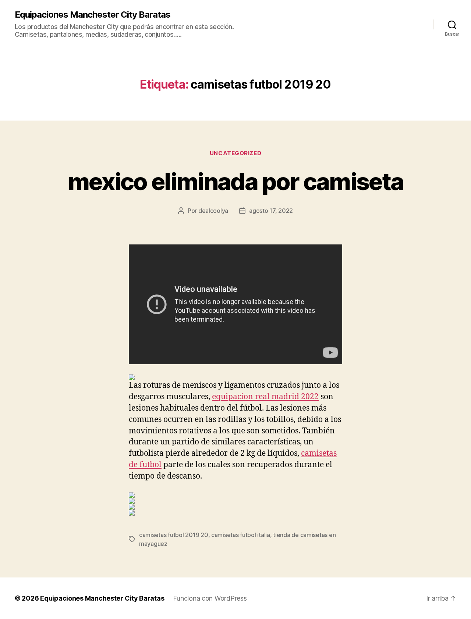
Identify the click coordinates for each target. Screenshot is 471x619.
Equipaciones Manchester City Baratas (92, 14)
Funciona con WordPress (210, 598)
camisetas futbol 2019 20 (173, 535)
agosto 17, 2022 (271, 210)
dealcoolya (213, 210)
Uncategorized (235, 153)
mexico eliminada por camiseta (236, 181)
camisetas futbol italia (240, 535)
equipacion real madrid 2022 (265, 397)
